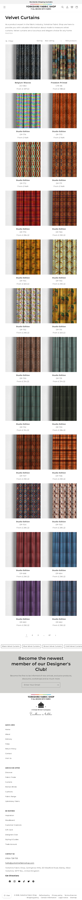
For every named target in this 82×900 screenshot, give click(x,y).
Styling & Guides (12, 839)
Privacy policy (57, 895)
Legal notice (63, 897)
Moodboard (10, 820)
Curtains (8, 782)
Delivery (8, 739)
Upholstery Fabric (12, 801)
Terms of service (71, 895)
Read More (9, 33)
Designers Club (11, 835)
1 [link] (26, 635)
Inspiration (9, 815)
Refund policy (44, 895)
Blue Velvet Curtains (31, 646)
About (7, 734)
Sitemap (73, 897)
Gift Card (9, 830)
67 (50, 635)
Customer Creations (13, 825)
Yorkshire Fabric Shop (28, 895)
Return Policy (10, 749)
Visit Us (8, 758)
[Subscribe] (57, 684)
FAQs (7, 744)
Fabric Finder (10, 777)
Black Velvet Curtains (11, 646)
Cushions (9, 792)
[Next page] (55, 635)
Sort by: (40, 41)
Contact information (48, 897)
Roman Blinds (11, 787)
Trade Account (11, 844)
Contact (8, 753)
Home (7, 729)
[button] (4, 7)
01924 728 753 (11, 858)
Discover (8, 772)
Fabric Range (10, 796)
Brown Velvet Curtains (53, 646)
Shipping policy (33, 897)
